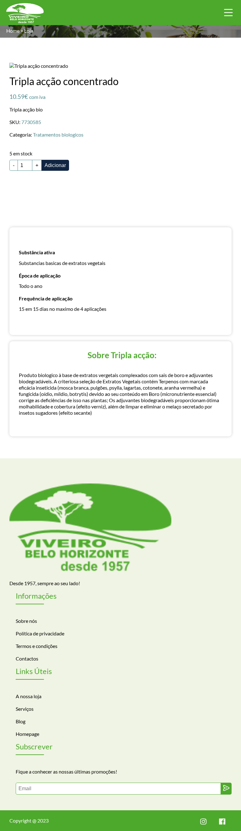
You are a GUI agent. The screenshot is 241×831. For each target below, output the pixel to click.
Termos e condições (36, 646)
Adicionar (55, 165)
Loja (28, 31)
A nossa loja (28, 696)
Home (12, 31)
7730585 (31, 122)
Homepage (27, 734)
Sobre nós (26, 621)
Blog (20, 721)
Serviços (25, 709)
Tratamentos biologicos (58, 135)
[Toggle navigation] (228, 12)
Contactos (27, 658)
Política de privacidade (40, 633)
